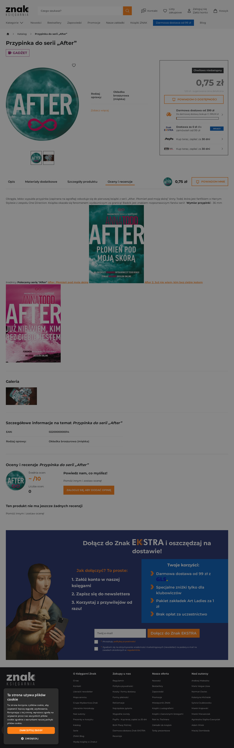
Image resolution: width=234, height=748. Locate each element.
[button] (31, 738)
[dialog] (31, 716)
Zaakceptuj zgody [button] (31, 730)
